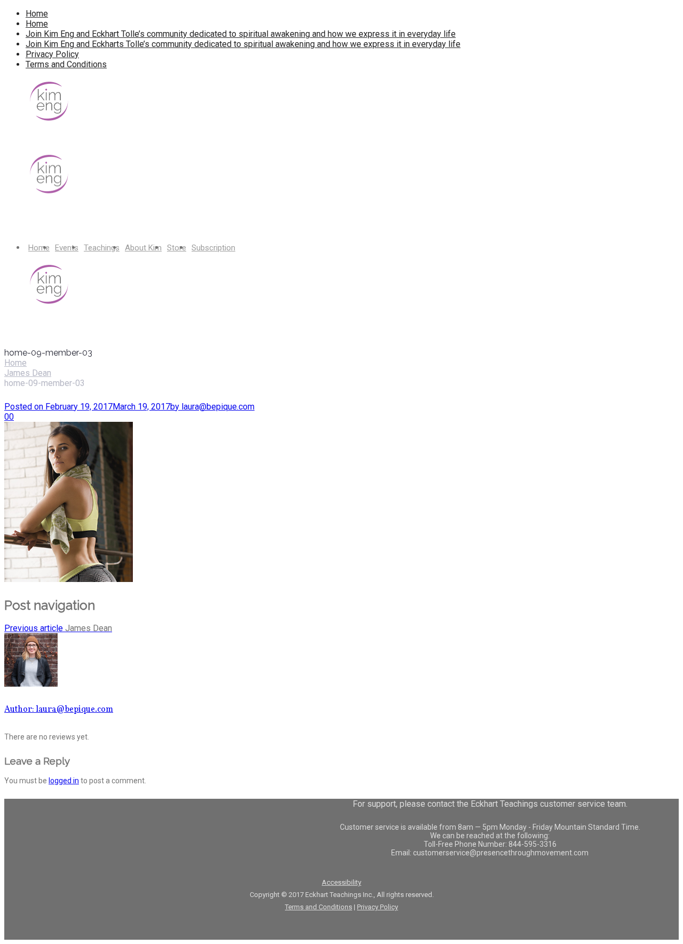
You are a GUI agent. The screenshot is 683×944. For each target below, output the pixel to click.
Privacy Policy (52, 54)
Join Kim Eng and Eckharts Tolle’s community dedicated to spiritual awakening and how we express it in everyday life (243, 44)
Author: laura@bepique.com (58, 709)
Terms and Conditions (66, 64)
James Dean (27, 373)
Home (37, 14)
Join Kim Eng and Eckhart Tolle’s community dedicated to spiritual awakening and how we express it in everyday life (241, 34)
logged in (64, 780)
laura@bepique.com (212, 407)
